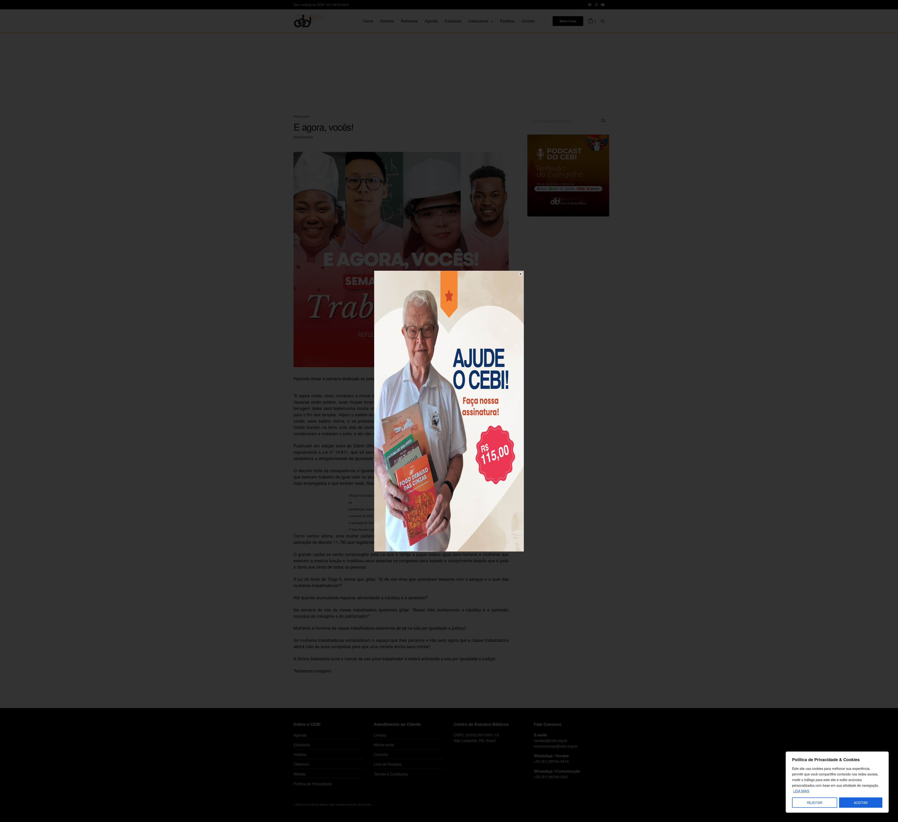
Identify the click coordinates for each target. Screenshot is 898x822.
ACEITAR (861, 802)
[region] (837, 782)
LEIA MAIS (801, 791)
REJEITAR (814, 802)
